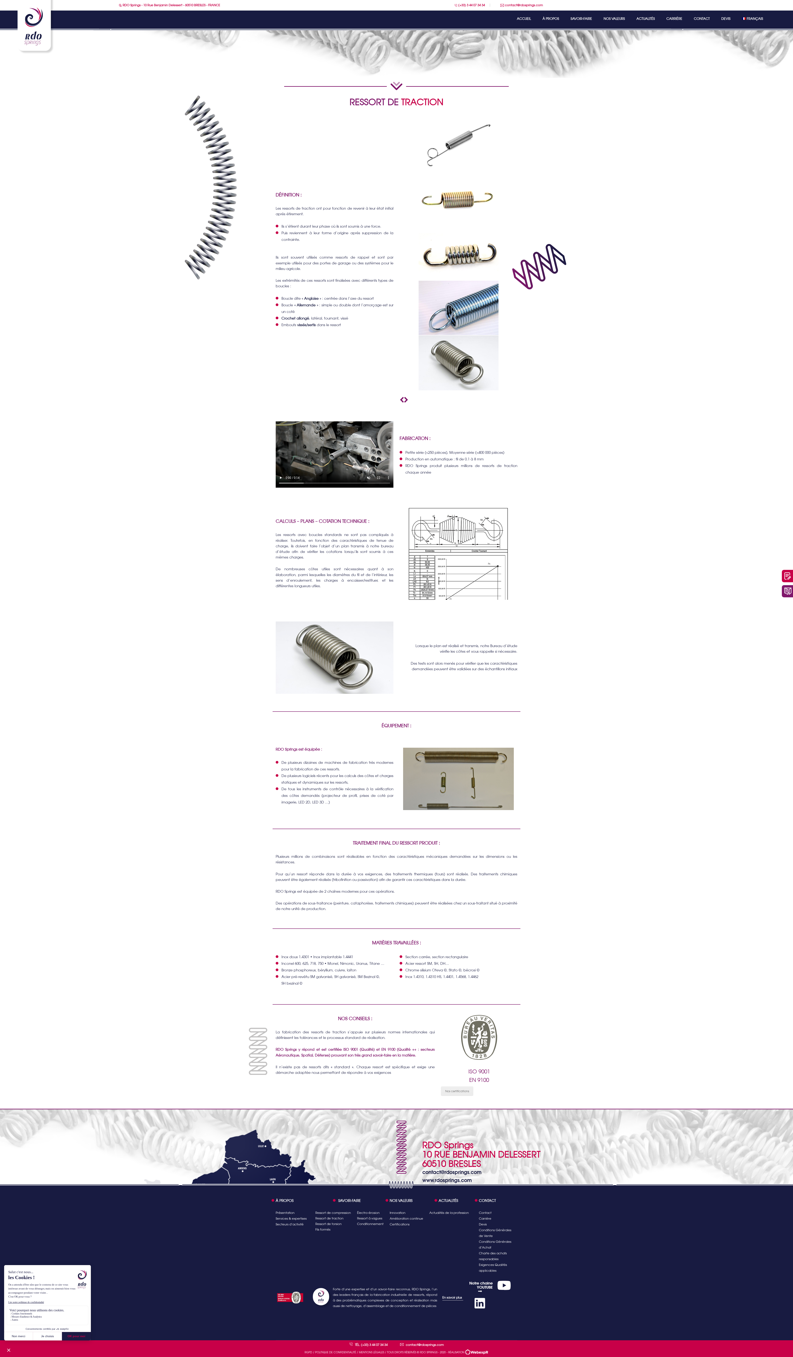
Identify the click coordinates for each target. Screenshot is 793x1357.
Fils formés (322, 1229)
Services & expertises (291, 1218)
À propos (551, 19)
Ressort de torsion (328, 1224)
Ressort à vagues (369, 1218)
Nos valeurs (614, 19)
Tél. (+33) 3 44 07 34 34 (371, 1344)
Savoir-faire (581, 19)
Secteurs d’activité (290, 1224)
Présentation (285, 1212)
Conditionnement (370, 1224)
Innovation (397, 1212)
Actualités (645, 19)
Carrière (674, 19)
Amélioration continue (406, 1218)
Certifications (400, 1224)
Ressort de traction (329, 1218)
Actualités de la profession (449, 1212)
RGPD (308, 1352)
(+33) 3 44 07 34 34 (471, 5)
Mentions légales (371, 1352)
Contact (702, 19)
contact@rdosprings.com (523, 5)
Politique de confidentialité (335, 1352)
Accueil (524, 19)
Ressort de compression (333, 1212)
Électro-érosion (368, 1212)
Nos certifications (457, 1091)
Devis (725, 19)
